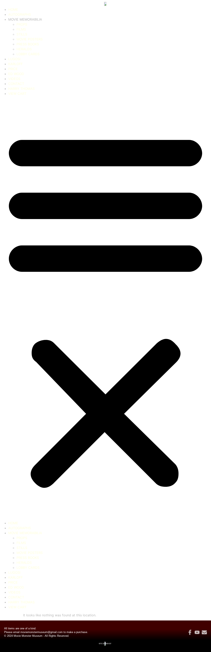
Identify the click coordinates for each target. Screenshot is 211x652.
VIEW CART (17, 93)
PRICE (13, 69)
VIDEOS (14, 79)
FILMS (21, 29)
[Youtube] (197, 632)
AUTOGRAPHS (19, 14)
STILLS (21, 34)
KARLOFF (15, 64)
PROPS (21, 24)
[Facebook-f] (189, 632)
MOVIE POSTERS (29, 39)
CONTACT (16, 84)
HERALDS (24, 49)
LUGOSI (14, 59)
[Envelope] (204, 632)
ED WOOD (16, 74)
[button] (105, 308)
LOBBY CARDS (28, 54)
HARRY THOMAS (21, 89)
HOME (13, 9)
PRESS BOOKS (27, 44)
